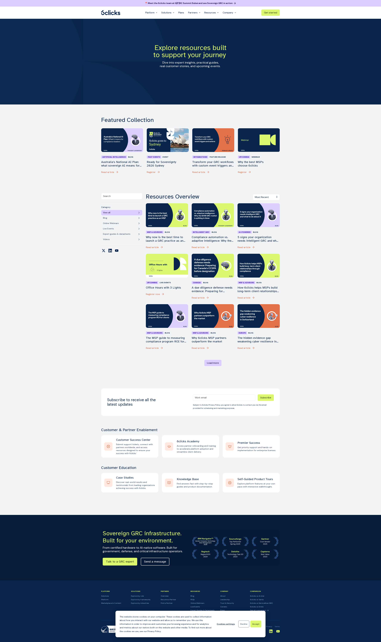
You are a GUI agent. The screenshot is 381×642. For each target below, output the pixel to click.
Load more (213, 362)
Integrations (200, 157)
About (222, 596)
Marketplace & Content (111, 603)
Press (222, 610)
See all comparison (258, 610)
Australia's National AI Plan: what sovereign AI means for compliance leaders (120, 163)
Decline (243, 624)
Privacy (269, 626)
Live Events (195, 607)
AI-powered (245, 232)
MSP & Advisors (154, 232)
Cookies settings (226, 624)
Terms (277, 626)
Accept (255, 624)
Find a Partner (167, 603)
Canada (197, 282)
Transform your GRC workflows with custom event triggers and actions (213, 163)
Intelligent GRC (201, 232)
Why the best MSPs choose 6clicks (251, 163)
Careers (223, 607)
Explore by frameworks (140, 599)
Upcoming (244, 157)
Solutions (105, 596)
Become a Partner (168, 599)
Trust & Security (227, 603)
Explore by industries (140, 603)
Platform (104, 599)
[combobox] (121, 196)
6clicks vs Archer (257, 596)
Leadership (225, 599)
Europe (242, 333)
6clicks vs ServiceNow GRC (261, 603)
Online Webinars (197, 603)
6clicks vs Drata (256, 607)
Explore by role (137, 596)
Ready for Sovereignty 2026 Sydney (161, 163)
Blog (192, 596)
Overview (164, 596)
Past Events (154, 157)
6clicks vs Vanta (257, 599)
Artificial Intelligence (114, 157)
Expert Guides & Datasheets (202, 610)
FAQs (192, 599)
